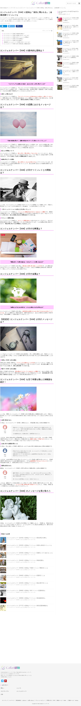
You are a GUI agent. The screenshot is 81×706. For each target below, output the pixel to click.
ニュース (19, 688)
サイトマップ (5, 700)
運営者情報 (18, 700)
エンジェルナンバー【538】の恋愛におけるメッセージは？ (16, 35)
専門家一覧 (49, 700)
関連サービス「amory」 (74, 700)
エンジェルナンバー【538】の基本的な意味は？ (14, 33)
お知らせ (24, 700)
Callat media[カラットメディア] (7, 7)
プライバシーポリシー (40, 700)
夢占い (2, 688)
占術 (2, 694)
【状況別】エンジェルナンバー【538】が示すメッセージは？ (17, 42)
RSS (54, 700)
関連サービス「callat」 (62, 700)
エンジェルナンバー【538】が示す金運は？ (13, 40)
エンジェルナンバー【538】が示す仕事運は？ (14, 38)
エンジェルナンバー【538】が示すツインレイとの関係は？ (16, 37)
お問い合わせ (31, 700)
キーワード (11, 700)
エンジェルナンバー (20, 7)
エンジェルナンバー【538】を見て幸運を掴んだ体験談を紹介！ (17, 43)
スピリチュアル (5, 691)
